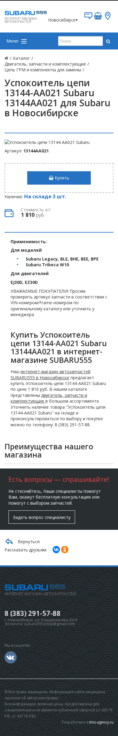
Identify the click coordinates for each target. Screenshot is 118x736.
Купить (61, 178)
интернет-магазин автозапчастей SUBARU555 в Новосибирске (50, 374)
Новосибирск (61, 20)
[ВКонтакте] (56, 549)
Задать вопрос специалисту (41, 517)
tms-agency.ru (101, 722)
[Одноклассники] (64, 549)
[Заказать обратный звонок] (88, 18)
